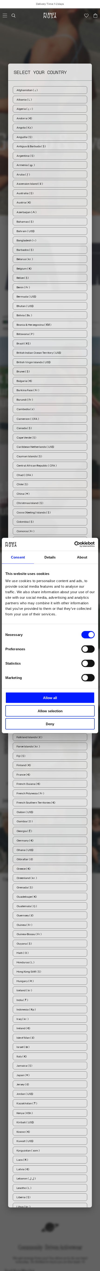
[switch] (88, 649)
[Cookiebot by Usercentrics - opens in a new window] (74, 544)
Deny (50, 724)
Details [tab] (50, 557)
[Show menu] (5, 15)
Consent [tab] (18, 557)
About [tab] (82, 557)
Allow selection (50, 711)
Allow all (50, 698)
